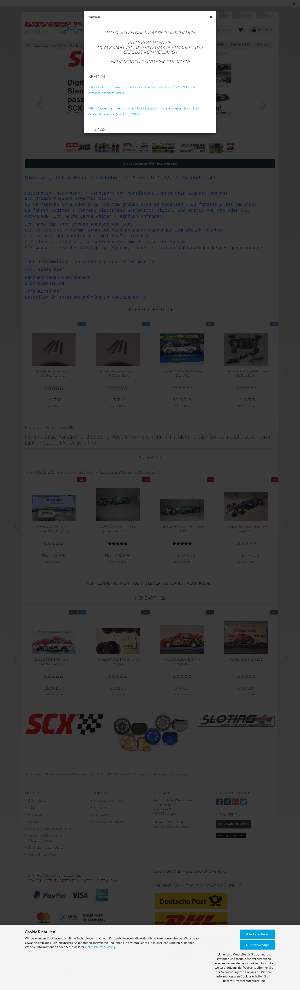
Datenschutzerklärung (100, 947)
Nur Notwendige (257, 945)
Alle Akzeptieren (257, 934)
